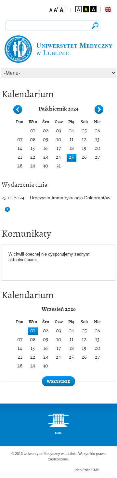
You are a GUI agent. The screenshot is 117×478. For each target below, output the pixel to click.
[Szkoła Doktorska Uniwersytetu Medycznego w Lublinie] (59, 49)
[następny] (99, 110)
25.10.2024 (13, 197)
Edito (86, 470)
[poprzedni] (18, 110)
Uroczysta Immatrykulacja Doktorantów (70, 197)
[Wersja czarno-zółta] (86, 9)
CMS (95, 470)
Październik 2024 (59, 108)
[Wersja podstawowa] (78, 9)
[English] (108, 9)
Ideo (79, 470)
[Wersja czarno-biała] (93, 9)
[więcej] (10, 209)
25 (71, 157)
